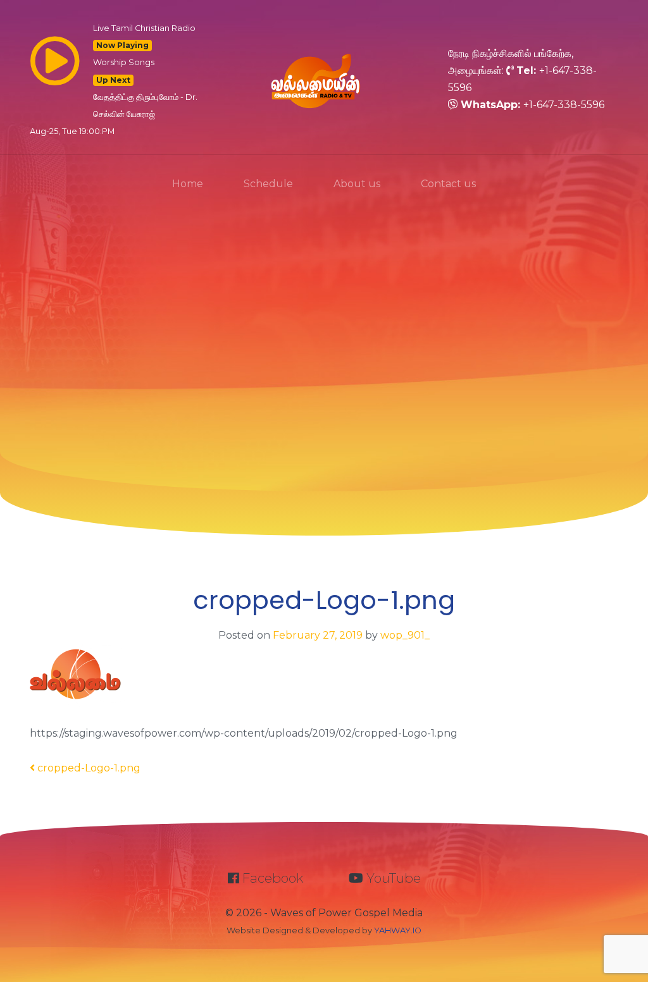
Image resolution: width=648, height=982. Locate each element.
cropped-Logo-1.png (87, 768)
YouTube (392, 878)
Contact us (448, 184)
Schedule (268, 184)
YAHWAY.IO (397, 930)
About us (356, 184)
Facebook (271, 878)
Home (187, 184)
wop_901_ (404, 635)
